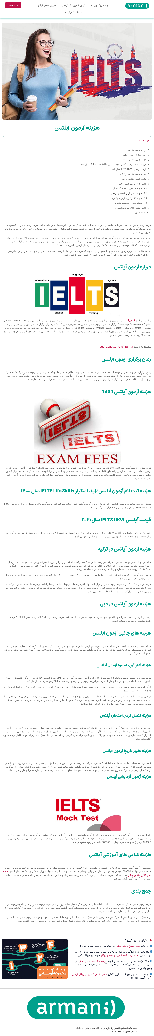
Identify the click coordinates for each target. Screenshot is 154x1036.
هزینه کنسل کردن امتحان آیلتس (126, 193)
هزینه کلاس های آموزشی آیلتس (131, 208)
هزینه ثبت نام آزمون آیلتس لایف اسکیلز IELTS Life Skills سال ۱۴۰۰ (113, 164)
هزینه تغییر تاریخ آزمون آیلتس (127, 198)
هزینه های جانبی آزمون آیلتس (131, 184)
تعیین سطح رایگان (47, 5)
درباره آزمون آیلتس (137, 150)
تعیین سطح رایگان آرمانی (128, 946)
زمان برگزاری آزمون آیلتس (134, 155)
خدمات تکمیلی (75, 12)
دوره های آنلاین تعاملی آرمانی (93, 961)
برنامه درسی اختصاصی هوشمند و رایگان (119, 955)
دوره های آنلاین (101, 5)
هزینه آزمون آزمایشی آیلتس (128, 203)
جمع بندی (139, 213)
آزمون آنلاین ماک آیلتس (73, 5)
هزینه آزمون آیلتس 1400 (134, 160)
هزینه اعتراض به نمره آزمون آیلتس (125, 189)
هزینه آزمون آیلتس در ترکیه (133, 174)
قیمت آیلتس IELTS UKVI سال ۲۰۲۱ (128, 169)
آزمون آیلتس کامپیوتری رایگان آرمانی (90, 974)
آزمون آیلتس (129, 321)
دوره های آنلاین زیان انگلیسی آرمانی (116, 347)
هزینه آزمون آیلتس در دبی (133, 179)
